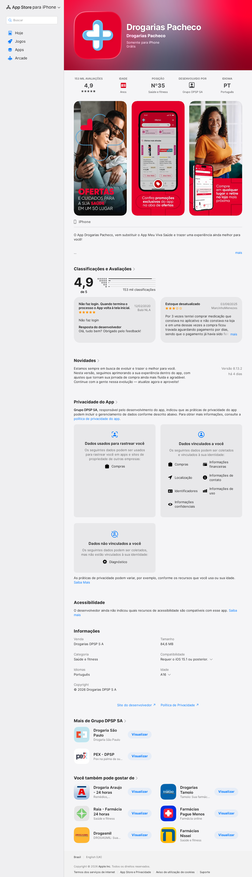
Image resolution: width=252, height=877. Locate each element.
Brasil (77, 857)
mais (238, 253)
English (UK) (94, 857)
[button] (31, 33)
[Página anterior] (68, 85)
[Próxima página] (247, 85)
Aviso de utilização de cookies (175, 872)
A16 (163, 674)
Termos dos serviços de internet (94, 872)
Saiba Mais (82, 582)
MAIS (233, 334)
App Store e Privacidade (135, 872)
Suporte (205, 872)
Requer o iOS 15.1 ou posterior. (184, 659)
